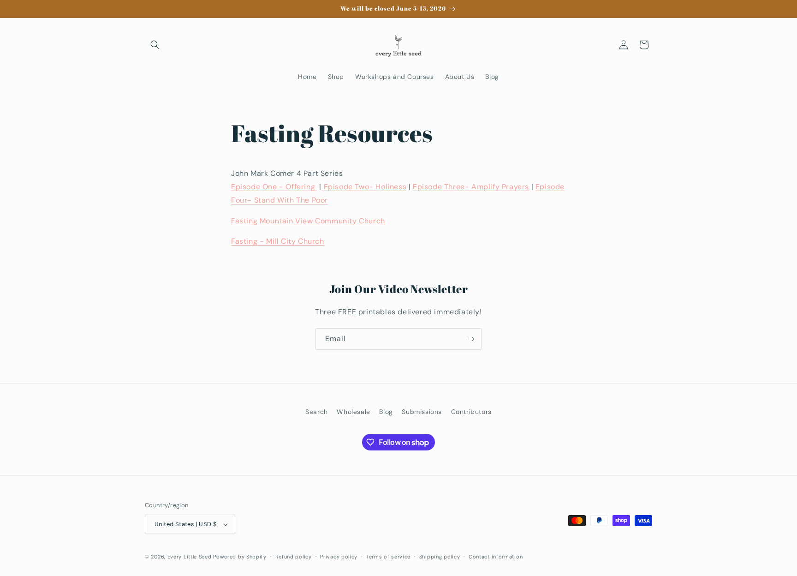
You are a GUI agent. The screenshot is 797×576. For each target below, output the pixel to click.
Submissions (422, 412)
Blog (386, 412)
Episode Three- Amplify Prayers (471, 187)
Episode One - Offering (274, 187)
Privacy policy (338, 556)
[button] (155, 45)
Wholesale (353, 412)
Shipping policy (439, 556)
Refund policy (293, 556)
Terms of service (388, 556)
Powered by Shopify (240, 556)
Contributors (471, 412)
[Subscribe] (471, 339)
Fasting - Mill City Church (277, 241)
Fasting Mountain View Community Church (308, 221)
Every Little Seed (189, 556)
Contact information (496, 556)
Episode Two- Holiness (365, 187)
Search (316, 412)
